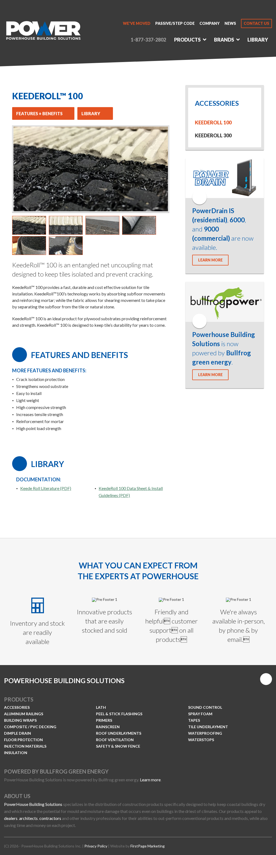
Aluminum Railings (23, 713)
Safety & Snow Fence (118, 746)
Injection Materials (25, 746)
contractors (50, 818)
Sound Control (205, 707)
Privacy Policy (95, 846)
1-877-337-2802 (148, 40)
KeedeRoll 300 (213, 135)
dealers (11, 818)
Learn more (150, 779)
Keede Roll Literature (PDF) (45, 488)
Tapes (194, 720)
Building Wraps (20, 720)
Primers (104, 720)
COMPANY (209, 23)
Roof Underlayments (118, 733)
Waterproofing (205, 733)
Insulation (15, 752)
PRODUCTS (187, 40)
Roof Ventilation (115, 739)
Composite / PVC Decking (30, 726)
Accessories (17, 707)
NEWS (230, 23)
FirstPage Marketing (147, 846)
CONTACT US (256, 23)
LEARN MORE (210, 260)
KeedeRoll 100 (213, 122)
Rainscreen (108, 726)
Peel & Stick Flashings (119, 713)
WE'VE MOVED (136, 23)
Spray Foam (200, 713)
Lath (101, 707)
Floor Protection (23, 739)
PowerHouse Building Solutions (33, 804)
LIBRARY (257, 40)
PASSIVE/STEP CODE (175, 23)
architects (28, 818)
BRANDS (224, 40)
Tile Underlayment (208, 726)
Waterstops (201, 739)
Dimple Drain (17, 733)
